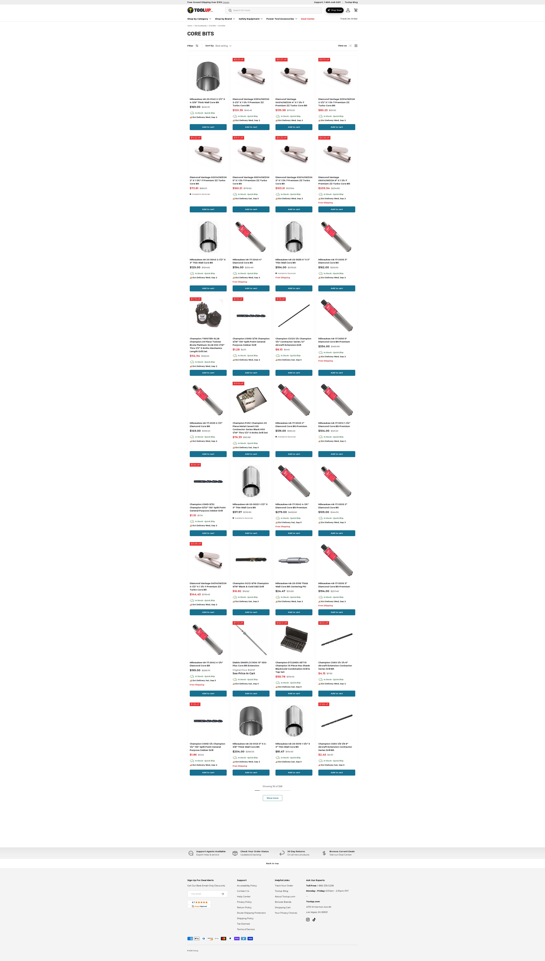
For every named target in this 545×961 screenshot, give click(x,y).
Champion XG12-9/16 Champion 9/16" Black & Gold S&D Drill (251, 585)
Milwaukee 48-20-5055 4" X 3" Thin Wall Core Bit (292, 261)
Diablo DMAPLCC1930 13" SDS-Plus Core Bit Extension (250, 664)
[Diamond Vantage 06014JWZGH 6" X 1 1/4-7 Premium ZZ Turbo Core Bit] (336, 154)
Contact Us (243, 891)
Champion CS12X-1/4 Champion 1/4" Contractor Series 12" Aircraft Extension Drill (293, 341)
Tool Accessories (200, 26)
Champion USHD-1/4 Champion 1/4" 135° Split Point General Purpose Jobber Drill (207, 746)
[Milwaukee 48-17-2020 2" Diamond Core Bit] (336, 481)
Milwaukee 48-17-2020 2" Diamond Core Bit (332, 506)
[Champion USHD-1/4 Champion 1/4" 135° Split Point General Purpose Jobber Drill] (208, 721)
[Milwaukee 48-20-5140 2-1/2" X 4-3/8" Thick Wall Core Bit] (208, 76)
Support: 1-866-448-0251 (327, 2)
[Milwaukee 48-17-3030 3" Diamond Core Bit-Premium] (336, 560)
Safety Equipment (249, 18)
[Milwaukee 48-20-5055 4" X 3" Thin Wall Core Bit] (294, 236)
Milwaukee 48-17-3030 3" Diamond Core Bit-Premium (334, 585)
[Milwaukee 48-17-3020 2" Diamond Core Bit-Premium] (294, 400)
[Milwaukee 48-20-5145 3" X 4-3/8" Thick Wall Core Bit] (251, 721)
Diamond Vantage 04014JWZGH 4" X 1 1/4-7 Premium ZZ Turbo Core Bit (291, 102)
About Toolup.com (285, 896)
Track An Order (349, 18)
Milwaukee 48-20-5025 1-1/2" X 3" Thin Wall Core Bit (250, 506)
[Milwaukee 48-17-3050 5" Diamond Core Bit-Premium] (336, 315)
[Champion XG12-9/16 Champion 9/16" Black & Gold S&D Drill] (251, 560)
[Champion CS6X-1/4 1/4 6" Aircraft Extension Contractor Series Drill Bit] (336, 639)
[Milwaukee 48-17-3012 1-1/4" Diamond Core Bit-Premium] (336, 400)
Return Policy (244, 907)
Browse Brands (283, 902)
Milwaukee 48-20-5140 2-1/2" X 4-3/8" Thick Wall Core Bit (207, 101)
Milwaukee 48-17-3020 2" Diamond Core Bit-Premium (291, 425)
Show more (272, 798)
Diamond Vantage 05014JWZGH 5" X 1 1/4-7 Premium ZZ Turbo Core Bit (251, 180)
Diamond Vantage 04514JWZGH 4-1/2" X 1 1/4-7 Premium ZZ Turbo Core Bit (208, 586)
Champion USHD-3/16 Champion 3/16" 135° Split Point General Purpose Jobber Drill (251, 341)
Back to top (272, 863)
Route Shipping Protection (251, 912)
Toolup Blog (351, 2)
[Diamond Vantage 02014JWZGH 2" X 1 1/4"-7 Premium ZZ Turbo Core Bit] (208, 154)
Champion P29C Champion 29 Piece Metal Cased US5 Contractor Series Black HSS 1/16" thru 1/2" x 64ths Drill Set (250, 428)
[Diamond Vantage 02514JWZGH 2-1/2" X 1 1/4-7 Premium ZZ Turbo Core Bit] (336, 76)
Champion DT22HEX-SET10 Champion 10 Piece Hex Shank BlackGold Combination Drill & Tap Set (292, 667)
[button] (356, 10)
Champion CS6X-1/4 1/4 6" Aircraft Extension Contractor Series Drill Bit (335, 665)
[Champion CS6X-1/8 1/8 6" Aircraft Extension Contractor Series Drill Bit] (336, 721)
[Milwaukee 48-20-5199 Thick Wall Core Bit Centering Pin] (294, 560)
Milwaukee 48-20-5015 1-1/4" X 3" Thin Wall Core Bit (292, 745)
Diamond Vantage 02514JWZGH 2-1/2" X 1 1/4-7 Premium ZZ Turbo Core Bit (336, 102)
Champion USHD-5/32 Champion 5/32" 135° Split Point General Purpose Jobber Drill (208, 507)
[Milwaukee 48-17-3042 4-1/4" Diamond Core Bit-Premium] (294, 481)
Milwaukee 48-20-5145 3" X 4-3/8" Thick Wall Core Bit (249, 745)
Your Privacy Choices (286, 912)
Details (226, 2)
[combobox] (273, 10)
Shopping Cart (283, 907)
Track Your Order (284, 885)
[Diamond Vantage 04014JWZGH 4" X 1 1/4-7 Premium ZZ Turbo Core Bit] (294, 76)
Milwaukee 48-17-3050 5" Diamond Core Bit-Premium (334, 340)
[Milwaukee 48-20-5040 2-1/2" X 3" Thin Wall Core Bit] (208, 236)
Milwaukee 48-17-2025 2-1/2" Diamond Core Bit (206, 425)
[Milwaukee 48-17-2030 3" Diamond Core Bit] (336, 236)
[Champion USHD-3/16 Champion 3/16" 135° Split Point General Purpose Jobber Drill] (251, 315)
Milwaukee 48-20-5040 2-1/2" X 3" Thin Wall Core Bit (208, 261)
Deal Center (308, 18)
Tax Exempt (243, 923)
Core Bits (221, 26)
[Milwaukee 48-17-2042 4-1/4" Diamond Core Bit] (208, 639)
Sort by (209, 45)
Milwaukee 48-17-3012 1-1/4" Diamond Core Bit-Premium (334, 425)
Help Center (244, 896)
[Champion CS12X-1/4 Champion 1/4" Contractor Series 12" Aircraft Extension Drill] (294, 315)
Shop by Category (197, 18)
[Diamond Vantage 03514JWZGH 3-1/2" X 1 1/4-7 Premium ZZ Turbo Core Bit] (251, 76)
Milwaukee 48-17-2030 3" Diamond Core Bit (332, 261)
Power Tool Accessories (280, 18)
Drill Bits (212, 26)
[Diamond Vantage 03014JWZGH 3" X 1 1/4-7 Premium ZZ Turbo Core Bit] (294, 154)
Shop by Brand (223, 18)
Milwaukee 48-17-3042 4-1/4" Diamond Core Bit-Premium (292, 506)
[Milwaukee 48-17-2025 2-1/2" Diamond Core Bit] (208, 400)
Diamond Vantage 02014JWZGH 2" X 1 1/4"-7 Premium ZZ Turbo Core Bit (208, 180)
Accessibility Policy (247, 885)
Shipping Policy (245, 918)
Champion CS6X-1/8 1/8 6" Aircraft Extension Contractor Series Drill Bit (335, 746)
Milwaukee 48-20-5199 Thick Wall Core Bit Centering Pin (291, 585)
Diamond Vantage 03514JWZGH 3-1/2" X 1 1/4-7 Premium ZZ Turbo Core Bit (251, 102)
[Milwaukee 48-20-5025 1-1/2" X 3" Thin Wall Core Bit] (251, 481)
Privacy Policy (244, 902)
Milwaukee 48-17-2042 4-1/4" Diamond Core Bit (206, 664)
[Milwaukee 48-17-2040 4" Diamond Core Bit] (251, 236)
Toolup (195, 951)
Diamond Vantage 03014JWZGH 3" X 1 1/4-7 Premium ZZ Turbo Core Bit (293, 180)
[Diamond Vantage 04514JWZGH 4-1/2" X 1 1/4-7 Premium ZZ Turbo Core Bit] (208, 560)
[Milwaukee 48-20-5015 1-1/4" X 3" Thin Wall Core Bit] (294, 721)
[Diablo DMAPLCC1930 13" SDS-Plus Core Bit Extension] (251, 639)
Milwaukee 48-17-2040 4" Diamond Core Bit (247, 261)
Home (189, 26)
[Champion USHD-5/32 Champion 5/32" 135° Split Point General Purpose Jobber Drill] (208, 481)
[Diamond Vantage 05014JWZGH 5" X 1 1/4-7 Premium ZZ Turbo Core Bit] (251, 154)
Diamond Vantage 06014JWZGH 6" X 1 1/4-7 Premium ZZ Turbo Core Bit (334, 180)
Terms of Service (246, 929)
